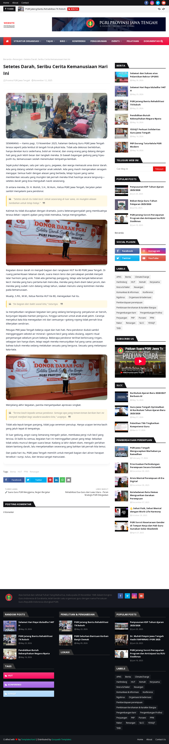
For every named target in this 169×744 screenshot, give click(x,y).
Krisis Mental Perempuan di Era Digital (147, 480)
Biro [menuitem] (62, 41)
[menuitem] (7, 41)
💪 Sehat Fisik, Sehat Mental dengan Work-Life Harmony (145, 510)
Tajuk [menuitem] (49, 41)
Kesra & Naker (123, 287)
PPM (26, 471)
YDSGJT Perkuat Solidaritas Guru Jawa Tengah (145, 131)
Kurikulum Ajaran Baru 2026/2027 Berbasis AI (148, 394)
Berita (13, 471)
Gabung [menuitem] (10, 49)
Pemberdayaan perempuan (129, 302)
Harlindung (122, 282)
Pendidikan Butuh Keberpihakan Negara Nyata (145, 117)
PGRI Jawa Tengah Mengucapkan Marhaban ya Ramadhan (145, 451)
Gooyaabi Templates (61, 739)
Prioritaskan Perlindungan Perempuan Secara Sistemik (145, 466)
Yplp (119, 328)
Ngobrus (121, 297)
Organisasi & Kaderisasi (140, 297)
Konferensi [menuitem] (78, 41)
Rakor (119, 323)
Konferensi (148, 292)
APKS (119, 276)
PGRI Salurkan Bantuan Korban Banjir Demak (91, 638)
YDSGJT (151, 323)
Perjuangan (122, 317)
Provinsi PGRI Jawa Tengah (18, 80)
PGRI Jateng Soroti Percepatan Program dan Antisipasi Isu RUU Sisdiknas (147, 218)
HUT (20, 471)
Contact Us (160, 739)
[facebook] (146, 3)
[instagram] (152, 3)
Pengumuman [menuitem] (98, 41)
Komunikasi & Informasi (128, 292)
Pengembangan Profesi (151, 312)
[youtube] (164, 3)
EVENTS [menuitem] (116, 41)
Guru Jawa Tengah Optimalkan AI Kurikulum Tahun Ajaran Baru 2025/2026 (147, 410)
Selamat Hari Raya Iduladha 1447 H (147, 89)
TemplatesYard (28, 739)
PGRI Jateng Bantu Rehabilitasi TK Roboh (45, 8)
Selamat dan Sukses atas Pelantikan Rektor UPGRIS (144, 75)
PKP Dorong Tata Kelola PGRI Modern (146, 145)
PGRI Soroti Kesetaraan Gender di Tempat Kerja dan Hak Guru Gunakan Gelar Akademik (147, 525)
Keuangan (138, 287)
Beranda (7, 59)
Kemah (142, 282)
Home (6, 2)
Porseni (142, 317)
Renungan (17, 59)
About (15, 2)
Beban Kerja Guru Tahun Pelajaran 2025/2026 (143, 202)
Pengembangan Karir (126, 312)
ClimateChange (142, 276)
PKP (133, 317)
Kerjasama (155, 282)
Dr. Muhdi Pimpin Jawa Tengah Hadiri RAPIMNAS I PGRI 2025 (147, 638)
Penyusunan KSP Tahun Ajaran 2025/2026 (147, 188)
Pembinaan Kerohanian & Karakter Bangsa (136, 307)
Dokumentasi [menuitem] (152, 41)
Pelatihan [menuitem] (133, 41)
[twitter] (158, 3)
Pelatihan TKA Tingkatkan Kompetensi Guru (144, 425)
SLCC (141, 323)
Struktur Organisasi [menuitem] (26, 41)
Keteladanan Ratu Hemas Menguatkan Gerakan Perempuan (144, 495)
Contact (25, 2)
